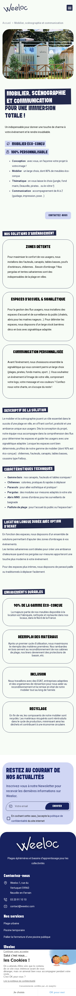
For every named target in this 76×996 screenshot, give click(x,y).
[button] (69, 8)
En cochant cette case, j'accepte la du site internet (37, 818)
